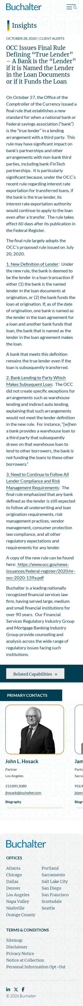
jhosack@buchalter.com (23, 792)
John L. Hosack (21, 761)
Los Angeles (14, 776)
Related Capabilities (33, 674)
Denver (13, 888)
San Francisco (55, 894)
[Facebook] (23, 989)
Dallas (12, 881)
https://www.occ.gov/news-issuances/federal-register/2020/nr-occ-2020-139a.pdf (40, 571)
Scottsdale (52, 901)
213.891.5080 (16, 786)
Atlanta (13, 868)
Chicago (14, 874)
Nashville (15, 908)
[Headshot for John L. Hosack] (35, 729)
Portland (50, 868)
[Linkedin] (8, 989)
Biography (13, 802)
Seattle (48, 908)
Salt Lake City (55, 881)
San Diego (51, 888)
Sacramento (53, 874)
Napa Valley (17, 901)
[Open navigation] (72, 7)
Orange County (20, 914)
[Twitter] (16, 989)
